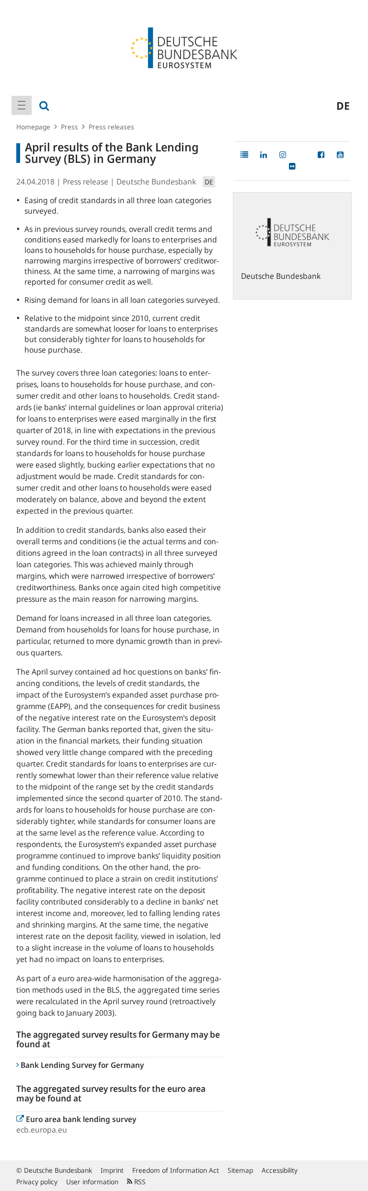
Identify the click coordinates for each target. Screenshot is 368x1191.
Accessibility (280, 1170)
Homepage (33, 126)
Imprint (112, 1170)
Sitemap (240, 1170)
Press (69, 126)
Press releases (111, 126)
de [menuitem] (343, 105)
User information (92, 1181)
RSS (139, 1181)
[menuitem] (22, 105)
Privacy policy (37, 1181)
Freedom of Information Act (175, 1170)
